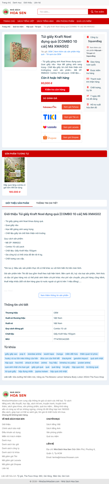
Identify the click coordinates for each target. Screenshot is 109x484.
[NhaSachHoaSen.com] (14, 11)
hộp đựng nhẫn (26, 371)
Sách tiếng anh (45, 21)
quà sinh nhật (97, 358)
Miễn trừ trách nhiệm (11, 436)
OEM (50, 51)
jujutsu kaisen (41, 371)
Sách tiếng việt (25, 21)
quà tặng (56, 367)
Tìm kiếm (99, 11)
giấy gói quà (37, 367)
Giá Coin (65, 476)
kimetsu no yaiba (68, 362)
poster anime (84, 362)
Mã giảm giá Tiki (9, 456)
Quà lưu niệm (84, 21)
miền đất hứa (71, 354)
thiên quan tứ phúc (89, 354)
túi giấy (66, 367)
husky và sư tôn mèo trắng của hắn (21, 358)
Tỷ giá (20, 476)
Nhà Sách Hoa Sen (70, 481)
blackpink (66, 358)
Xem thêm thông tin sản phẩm (54, 295)
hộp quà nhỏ (78, 367)
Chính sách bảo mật (11, 428)
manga (59, 354)
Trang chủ (6, 2)
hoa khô (19, 362)
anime (44, 362)
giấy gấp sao (11, 354)
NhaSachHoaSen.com (49, 481)
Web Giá (57, 476)
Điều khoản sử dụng (11, 432)
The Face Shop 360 (33, 476)
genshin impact (81, 358)
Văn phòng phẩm (65, 21)
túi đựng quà (92, 367)
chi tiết (47, 203)
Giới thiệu (28, 2)
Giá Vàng (48, 476)
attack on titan (32, 362)
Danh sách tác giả (10, 444)
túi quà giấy (10, 371)
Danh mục (17, 2)
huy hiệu (53, 362)
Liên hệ (37, 2)
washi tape (49, 354)
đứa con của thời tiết (50, 358)
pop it (22, 354)
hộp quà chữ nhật (58, 371)
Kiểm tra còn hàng (55, 89)
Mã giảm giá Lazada (11, 460)
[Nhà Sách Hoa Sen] (16, 394)
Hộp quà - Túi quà (33, 27)
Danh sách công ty (10, 448)
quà (47, 367)
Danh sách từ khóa (10, 452)
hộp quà (9, 362)
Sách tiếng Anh (53, 428)
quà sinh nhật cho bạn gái (17, 367)
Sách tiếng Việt (53, 424)
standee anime (34, 354)
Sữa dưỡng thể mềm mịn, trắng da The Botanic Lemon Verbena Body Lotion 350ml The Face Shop (58, 377)
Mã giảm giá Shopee (11, 464)
